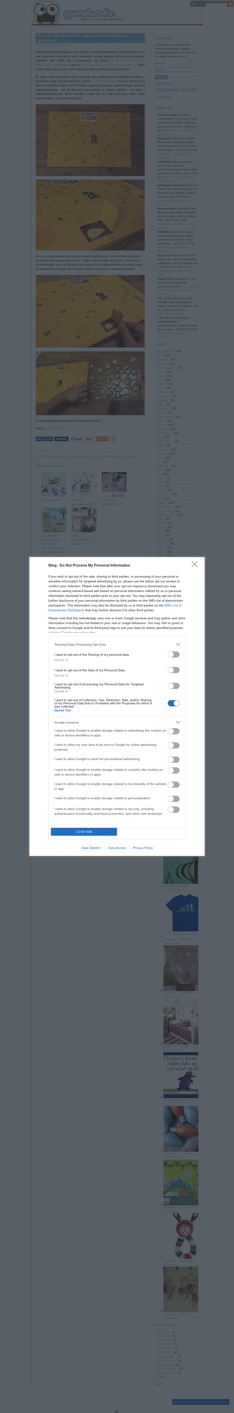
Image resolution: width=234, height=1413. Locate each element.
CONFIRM (84, 832)
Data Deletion (91, 848)
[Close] (196, 565)
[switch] (174, 654)
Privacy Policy (143, 848)
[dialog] (117, 706)
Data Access (117, 848)
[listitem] (117, 644)
